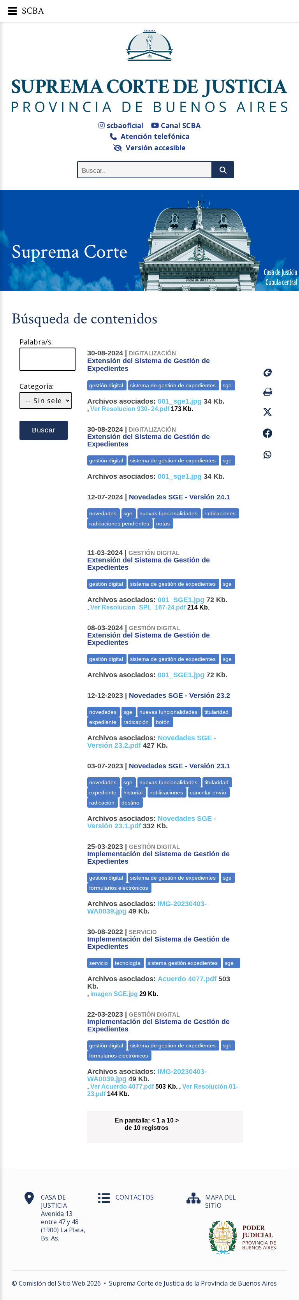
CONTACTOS (135, 1197)
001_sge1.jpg (180, 401)
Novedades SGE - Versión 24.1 (179, 497)
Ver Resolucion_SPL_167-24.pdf (138, 607)
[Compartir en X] (265, 412)
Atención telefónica (153, 136)
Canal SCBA (180, 125)
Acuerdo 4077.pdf (187, 979)
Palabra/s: (36, 342)
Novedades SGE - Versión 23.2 (179, 695)
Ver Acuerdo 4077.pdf (122, 1086)
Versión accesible (154, 147)
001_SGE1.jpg (181, 600)
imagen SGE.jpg (114, 994)
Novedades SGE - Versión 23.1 (179, 766)
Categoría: (36, 386)
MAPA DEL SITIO (220, 1201)
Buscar (43, 430)
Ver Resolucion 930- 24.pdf (129, 409)
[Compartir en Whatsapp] (265, 455)
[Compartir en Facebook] (265, 433)
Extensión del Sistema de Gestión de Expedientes (148, 361)
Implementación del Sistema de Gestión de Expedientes (158, 854)
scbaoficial (124, 125)
